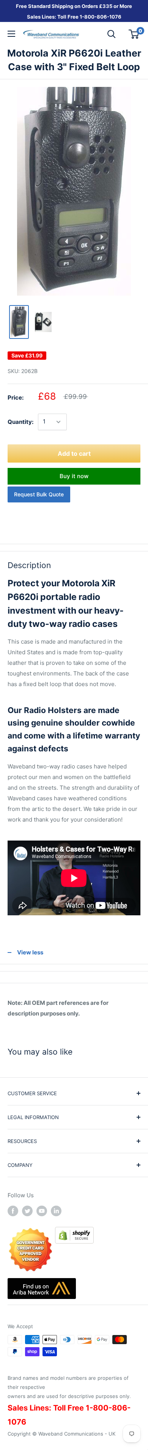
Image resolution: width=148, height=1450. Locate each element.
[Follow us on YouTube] (41, 1210)
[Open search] (111, 34)
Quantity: (20, 421)
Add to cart (74, 453)
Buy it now (74, 476)
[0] (134, 34)
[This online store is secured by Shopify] (74, 1232)
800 (89, 17)
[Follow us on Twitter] (27, 1210)
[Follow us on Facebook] (13, 1210)
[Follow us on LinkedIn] (56, 1210)
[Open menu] (11, 34)
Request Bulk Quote (39, 494)
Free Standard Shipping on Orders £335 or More (74, 6)
